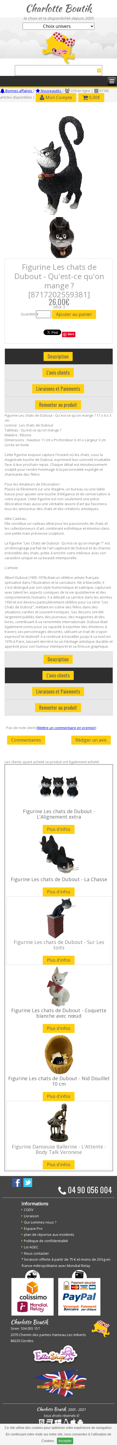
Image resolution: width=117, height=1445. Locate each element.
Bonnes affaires (19, 90)
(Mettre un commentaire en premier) (66, 727)
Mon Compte (58, 97)
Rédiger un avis (91, 740)
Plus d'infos (58, 829)
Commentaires (26, 740)
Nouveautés (51, 90)
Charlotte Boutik (58, 8)
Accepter (65, 1441)
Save (70, 334)
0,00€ (94, 97)
